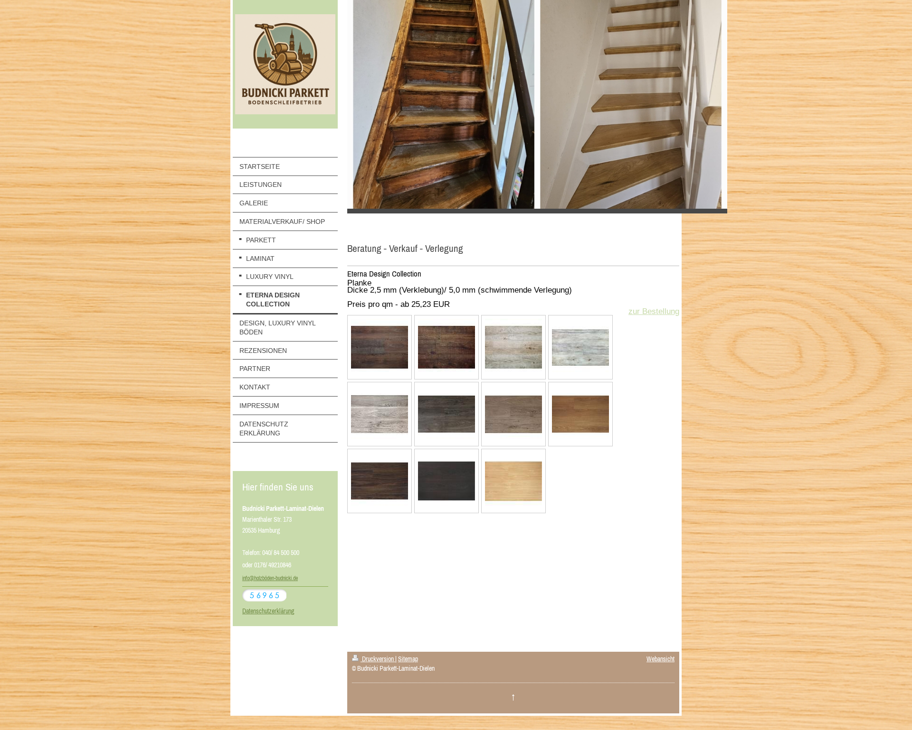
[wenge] (446, 481)
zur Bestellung (653, 311)
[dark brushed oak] (446, 414)
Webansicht (660, 659)
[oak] (580, 414)
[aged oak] (379, 347)
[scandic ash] (513, 347)
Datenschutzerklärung (268, 611)
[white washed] (379, 414)
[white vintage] (580, 347)
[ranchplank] (446, 347)
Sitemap (408, 659)
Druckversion (378, 659)
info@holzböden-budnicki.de (270, 578)
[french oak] (513, 414)
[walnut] (379, 481)
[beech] (513, 481)
